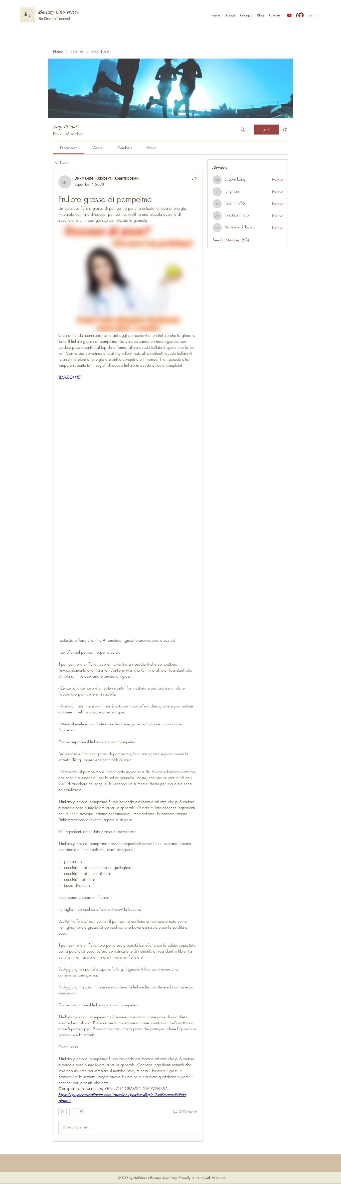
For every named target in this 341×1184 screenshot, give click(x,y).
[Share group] (285, 129)
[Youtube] (289, 15)
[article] (127, 656)
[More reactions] (79, 1112)
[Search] (243, 130)
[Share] (194, 178)
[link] (68, 147)
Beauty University (59, 11)
